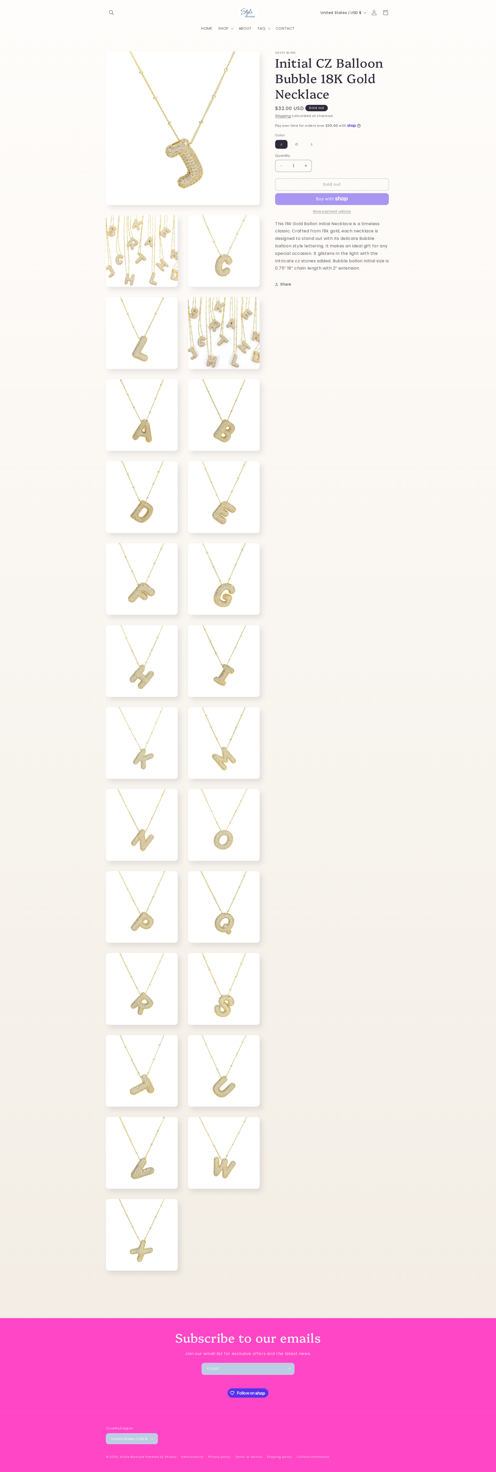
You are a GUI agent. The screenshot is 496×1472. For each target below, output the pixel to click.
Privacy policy (219, 1457)
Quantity (282, 155)
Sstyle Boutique (132, 1457)
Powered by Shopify (161, 1457)
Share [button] (285, 284)
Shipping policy (279, 1457)
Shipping (283, 116)
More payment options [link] (332, 211)
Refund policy (192, 1457)
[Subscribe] (288, 1369)
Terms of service (248, 1457)
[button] (111, 12)
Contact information (313, 1457)
